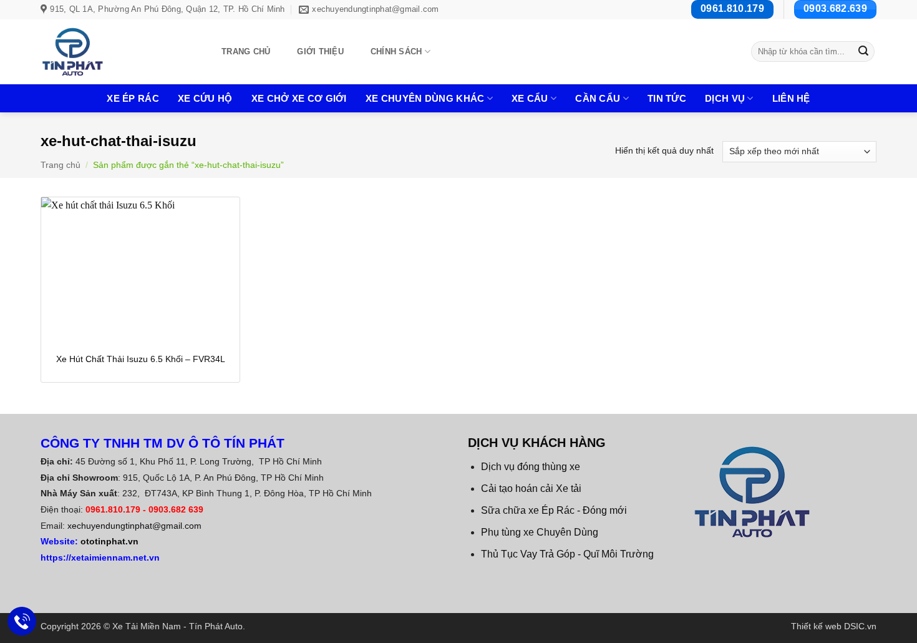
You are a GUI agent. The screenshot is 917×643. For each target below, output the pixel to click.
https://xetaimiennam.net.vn (100, 557)
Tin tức (667, 98)
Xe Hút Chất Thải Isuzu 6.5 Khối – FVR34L (140, 359)
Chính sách (396, 51)
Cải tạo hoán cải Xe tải (531, 488)
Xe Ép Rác (133, 98)
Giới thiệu (320, 51)
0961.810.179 (112, 509)
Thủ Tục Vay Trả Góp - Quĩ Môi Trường (567, 554)
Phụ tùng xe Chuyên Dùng (539, 532)
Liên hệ (791, 98)
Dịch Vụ (725, 98)
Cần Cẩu (597, 98)
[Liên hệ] (22, 621)
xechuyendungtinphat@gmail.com (134, 526)
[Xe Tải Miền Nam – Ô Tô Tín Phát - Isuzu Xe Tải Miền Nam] (117, 51)
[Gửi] (863, 51)
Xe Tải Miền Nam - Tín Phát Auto (177, 626)
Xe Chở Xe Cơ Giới (299, 98)
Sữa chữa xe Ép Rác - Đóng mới (554, 510)
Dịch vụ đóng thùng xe (530, 466)
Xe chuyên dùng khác (425, 98)
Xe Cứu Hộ (205, 98)
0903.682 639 (175, 509)
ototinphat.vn (109, 541)
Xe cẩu (530, 98)
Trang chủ (245, 51)
